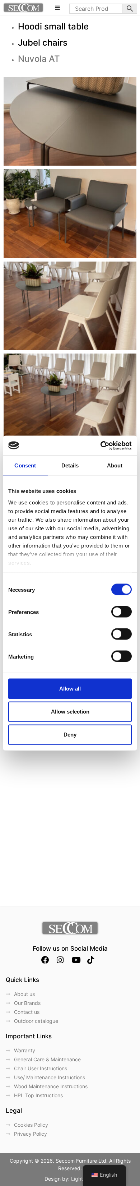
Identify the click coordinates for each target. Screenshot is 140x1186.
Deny (70, 735)
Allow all (70, 689)
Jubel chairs (42, 42)
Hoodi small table (53, 26)
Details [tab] (70, 465)
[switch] (121, 612)
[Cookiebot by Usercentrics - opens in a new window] (101, 445)
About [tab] (115, 465)
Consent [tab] (25, 465)
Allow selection (70, 712)
